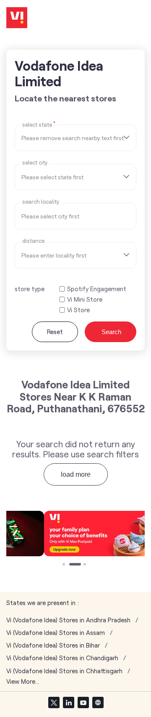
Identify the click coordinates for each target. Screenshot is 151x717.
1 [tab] (64, 565)
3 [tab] (85, 565)
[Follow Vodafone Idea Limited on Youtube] (83, 702)
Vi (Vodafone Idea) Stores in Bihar (53, 645)
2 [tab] (71, 565)
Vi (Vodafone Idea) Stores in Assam (55, 632)
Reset (55, 331)
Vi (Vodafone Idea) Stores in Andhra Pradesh (68, 620)
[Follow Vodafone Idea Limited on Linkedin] (68, 702)
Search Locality (40, 202)
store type (29, 288)
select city (34, 162)
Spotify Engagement (96, 288)
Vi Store (78, 309)
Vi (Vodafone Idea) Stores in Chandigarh (62, 657)
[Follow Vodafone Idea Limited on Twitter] (53, 702)
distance (33, 241)
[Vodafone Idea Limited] (16, 18)
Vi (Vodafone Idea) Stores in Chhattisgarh (64, 671)
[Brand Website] (97, 702)
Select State (38, 124)
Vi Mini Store (84, 299)
